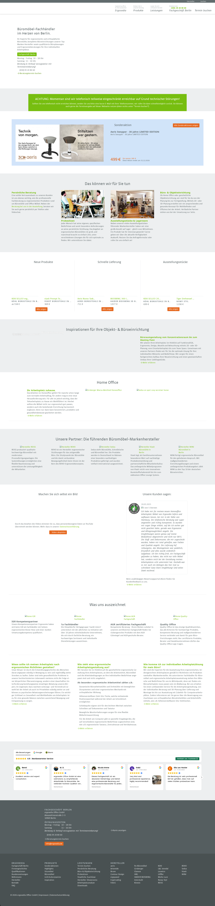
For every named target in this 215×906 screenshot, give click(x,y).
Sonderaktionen (51, 866)
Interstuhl (138, 880)
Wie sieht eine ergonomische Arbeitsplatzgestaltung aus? (94, 666)
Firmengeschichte (19, 869)
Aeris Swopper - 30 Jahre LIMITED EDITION (135, 131)
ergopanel (115, 877)
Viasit (184, 872)
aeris (113, 866)
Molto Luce (163, 877)
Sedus (184, 869)
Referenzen (17, 877)
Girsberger (138, 869)
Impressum (43, 895)
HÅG (136, 874)
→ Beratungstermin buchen (29, 73)
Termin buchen (203, 10)
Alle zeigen (41, 309)
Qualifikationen (18, 872)
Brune (113, 872)
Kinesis (137, 883)
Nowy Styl (162, 880)
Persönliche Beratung (86, 869)
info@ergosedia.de (54, 844)
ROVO (184, 866)
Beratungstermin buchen (58, 839)
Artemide (115, 869)
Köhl (160, 866)
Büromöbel (49, 874)
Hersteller (191, 1)
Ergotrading (116, 880)
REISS (160, 883)
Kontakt (15, 883)
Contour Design (117, 874)
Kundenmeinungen (20, 874)
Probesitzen (82, 874)
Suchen (203, 1)
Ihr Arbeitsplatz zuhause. (41, 390)
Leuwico (161, 872)
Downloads (82, 886)
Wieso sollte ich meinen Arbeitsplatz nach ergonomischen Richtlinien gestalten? (35, 666)
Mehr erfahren (149, 363)
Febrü (113, 883)
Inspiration (49, 880)
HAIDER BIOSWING (142, 877)
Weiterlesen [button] (20, 787)
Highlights (49, 869)
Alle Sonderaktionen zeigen (186, 125)
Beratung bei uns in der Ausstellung (27, 207)
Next (208, 143)
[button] (38, 752)
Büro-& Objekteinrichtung (88, 872)
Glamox (137, 872)
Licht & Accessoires (53, 877)
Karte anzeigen (136, 818)
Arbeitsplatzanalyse (86, 883)
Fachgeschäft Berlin (180, 8)
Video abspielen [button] (59, 532)
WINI (184, 874)
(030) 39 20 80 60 (27, 70)
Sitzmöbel (49, 872)
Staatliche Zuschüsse (86, 877)
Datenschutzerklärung (69, 527)
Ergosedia (16, 8)
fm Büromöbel (140, 866)
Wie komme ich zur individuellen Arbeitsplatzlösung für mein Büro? (173, 666)
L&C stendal (163, 869)
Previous (7, 143)
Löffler (161, 874)
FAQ (13, 886)
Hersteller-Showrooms (87, 880)
